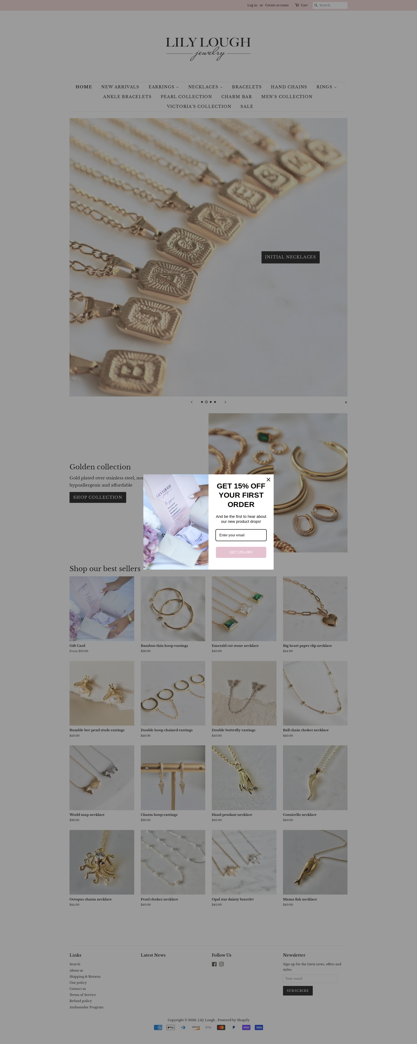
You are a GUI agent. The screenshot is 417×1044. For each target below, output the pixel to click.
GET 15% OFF (241, 552)
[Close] (268, 479)
